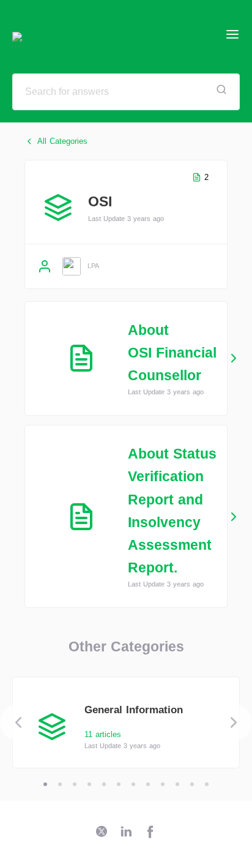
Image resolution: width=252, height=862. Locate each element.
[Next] (233, 722)
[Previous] (18, 722)
